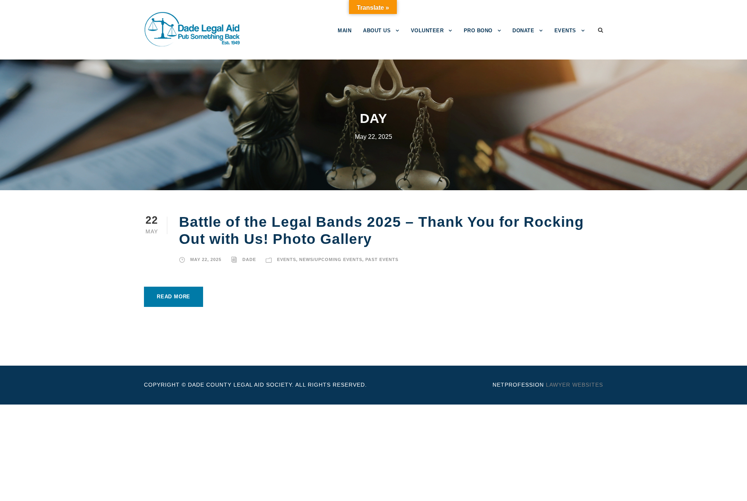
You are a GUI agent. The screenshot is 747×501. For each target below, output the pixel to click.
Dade (249, 259)
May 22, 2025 (205, 259)
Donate (523, 30)
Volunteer (427, 30)
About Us (377, 30)
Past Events (381, 259)
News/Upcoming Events (330, 259)
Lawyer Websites (574, 385)
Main (344, 30)
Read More (173, 297)
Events (565, 30)
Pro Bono (478, 30)
